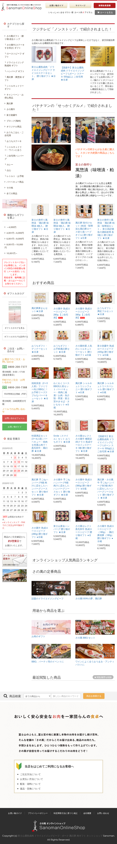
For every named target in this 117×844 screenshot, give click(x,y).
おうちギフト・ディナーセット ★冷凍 (40, 348)
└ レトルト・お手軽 (14, 175)
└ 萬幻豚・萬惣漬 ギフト (14, 78)
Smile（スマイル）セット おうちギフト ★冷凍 (61, 438)
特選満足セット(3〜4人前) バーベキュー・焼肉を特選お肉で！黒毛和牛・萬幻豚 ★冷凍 (40, 443)
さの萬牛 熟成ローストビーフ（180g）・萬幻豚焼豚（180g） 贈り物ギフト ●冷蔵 (105, 533)
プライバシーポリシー (38, 813)
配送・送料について (30, 783)
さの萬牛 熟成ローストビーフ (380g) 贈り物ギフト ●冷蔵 (83, 484)
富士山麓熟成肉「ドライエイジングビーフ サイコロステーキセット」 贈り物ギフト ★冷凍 (44, 73)
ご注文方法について (30, 774)
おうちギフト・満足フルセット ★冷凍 (105, 311)
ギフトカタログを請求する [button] (15, 337)
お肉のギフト (38, 636)
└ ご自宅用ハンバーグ (14, 157)
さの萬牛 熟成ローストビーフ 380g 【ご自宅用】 (83, 313)
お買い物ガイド (15, 813)
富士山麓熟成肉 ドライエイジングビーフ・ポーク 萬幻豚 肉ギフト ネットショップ (60, 835)
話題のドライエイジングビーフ (48, 598)
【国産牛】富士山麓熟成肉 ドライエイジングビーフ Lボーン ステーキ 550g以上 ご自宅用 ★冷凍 (72, 73)
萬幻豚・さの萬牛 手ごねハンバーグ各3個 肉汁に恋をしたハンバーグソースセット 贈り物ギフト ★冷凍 (105, 488)
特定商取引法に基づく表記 (65, 813)
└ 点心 (8, 170)
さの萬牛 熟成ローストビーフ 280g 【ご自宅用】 (61, 313)
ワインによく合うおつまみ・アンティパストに (94, 663)
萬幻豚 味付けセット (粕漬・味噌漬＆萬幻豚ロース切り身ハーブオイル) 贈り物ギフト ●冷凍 (84, 230)
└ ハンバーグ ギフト (14, 71)
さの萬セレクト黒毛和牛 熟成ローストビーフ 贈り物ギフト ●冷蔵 (83, 532)
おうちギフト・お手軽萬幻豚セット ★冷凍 (61, 348)
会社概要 (87, 813)
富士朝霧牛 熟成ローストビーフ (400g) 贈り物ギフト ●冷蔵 (105, 350)
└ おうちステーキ (13, 141)
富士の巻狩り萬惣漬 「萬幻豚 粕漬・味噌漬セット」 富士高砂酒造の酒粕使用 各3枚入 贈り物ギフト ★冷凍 (106, 228)
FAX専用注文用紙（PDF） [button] (15, 394)
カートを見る (106, 12)
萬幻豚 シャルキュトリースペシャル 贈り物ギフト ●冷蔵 (105, 387)
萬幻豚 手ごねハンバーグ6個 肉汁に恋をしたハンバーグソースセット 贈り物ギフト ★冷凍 (40, 487)
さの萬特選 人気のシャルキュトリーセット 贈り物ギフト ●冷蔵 (83, 350)
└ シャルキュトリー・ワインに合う (13, 148)
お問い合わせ (103, 813)
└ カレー (9, 164)
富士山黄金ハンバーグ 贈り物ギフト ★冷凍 (61, 529)
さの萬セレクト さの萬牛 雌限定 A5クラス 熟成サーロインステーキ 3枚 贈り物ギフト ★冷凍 (83, 443)
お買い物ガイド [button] (15, 427)
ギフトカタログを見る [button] (15, 328)
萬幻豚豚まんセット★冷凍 (40, 309)
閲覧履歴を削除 (104, 677)
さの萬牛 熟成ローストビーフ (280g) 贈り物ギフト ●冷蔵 (40, 532)
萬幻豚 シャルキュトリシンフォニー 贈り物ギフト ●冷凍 (83, 387)
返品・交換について (30, 788)
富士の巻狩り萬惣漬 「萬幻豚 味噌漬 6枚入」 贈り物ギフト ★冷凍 (62, 225)
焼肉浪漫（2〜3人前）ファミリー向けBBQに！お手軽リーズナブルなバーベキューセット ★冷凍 (40, 392)
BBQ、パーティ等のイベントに (48, 661)
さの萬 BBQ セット (85, 637)
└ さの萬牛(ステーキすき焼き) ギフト (15, 46)
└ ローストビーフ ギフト (14, 55)
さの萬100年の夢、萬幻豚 (88, 598)
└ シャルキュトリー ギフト (14, 87)
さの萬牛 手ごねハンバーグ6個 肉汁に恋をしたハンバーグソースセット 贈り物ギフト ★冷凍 (61, 487)
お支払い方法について (31, 778)
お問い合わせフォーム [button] (15, 418)
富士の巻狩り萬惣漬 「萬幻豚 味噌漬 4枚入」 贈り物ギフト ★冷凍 (40, 225)
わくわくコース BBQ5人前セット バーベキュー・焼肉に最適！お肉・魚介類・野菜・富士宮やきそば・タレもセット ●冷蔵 (61, 395)
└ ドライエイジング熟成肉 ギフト (14, 64)
